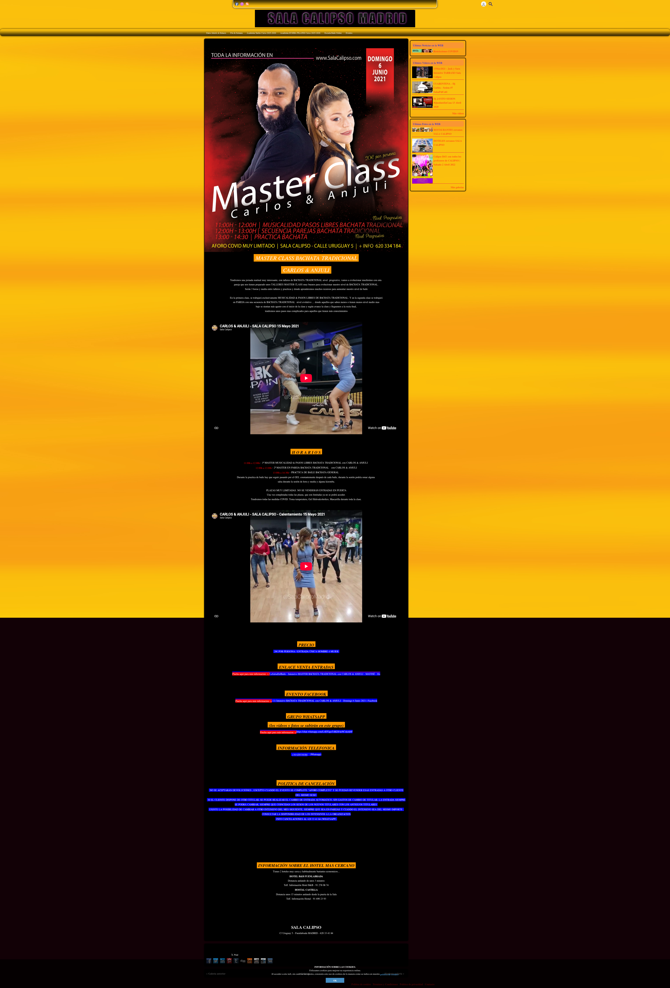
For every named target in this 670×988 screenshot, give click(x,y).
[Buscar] (490, 4)
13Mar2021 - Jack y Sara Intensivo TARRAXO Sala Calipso (447, 73)
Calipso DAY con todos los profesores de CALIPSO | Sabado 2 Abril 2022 (447, 161)
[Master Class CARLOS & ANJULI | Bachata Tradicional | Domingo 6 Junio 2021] (306, 149)
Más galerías (457, 187)
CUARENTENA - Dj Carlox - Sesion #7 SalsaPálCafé (444, 88)
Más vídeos (458, 113)
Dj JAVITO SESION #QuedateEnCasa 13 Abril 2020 (447, 103)
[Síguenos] (237, 4)
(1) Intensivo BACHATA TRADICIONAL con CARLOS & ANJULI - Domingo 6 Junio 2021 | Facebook (324, 700)
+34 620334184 (299, 754)
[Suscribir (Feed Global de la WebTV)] (247, 4)
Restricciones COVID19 (446, 51)
